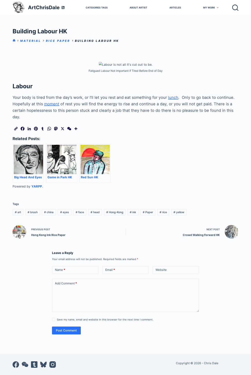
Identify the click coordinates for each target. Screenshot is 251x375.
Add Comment (66, 283)
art (18, 212)
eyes (64, 212)
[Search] (235, 8)
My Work (209, 7)
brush (33, 212)
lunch (173, 97)
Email (110, 270)
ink (133, 212)
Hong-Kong (114, 212)
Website (161, 270)
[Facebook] (16, 364)
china (49, 212)
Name (60, 270)
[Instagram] (52, 364)
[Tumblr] (34, 364)
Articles (175, 7)
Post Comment (66, 330)
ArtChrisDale (44, 7)
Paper (148, 212)
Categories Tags (97, 7)
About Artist (138, 7)
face (80, 212)
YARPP (36, 186)
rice (163, 212)
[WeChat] (25, 364)
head (95, 212)
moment (51, 104)
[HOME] (14, 40)
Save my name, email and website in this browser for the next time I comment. (105, 319)
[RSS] (63, 7)
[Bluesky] (43, 364)
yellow (179, 212)
